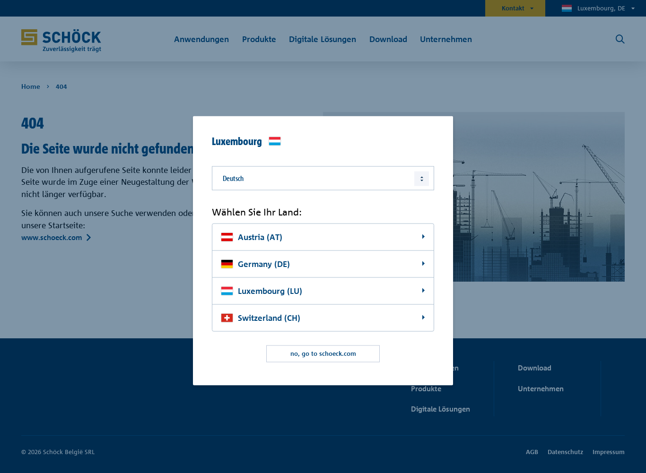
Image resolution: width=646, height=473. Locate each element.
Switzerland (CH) (269, 317)
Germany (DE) (264, 264)
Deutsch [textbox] (233, 177)
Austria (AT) (260, 237)
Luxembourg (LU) (270, 290)
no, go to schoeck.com (323, 353)
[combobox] (323, 178)
